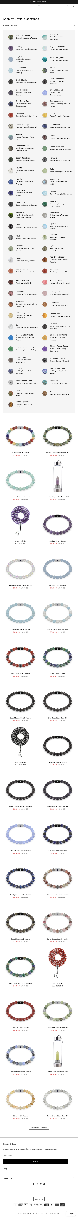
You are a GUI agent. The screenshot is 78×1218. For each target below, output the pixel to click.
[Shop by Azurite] (44, 73)
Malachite (54, 201)
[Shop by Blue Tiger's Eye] (10, 106)
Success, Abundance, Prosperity (60, 149)
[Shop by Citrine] (44, 118)
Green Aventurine (57, 147)
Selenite (19, 325)
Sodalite (19, 368)
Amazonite (54, 34)
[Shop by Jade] (44, 173)
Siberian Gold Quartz (58, 335)
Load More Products (39, 1127)
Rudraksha (54, 303)
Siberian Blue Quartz (24, 335)
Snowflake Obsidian (58, 358)
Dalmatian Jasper (23, 125)
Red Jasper (54, 269)
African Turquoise (23, 35)
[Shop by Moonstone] (44, 218)
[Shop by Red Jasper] (44, 273)
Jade (52, 169)
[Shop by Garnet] (44, 140)
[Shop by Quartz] (10, 262)
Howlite (19, 168)
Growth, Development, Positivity (26, 38)
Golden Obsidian (22, 146)
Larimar (53, 191)
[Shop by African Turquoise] (10, 40)
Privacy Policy (44, 1213)
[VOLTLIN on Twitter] (44, 1184)
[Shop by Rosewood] (10, 307)
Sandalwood (55, 314)
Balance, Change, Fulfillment (59, 361)
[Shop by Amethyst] (10, 51)
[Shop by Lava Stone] (10, 207)
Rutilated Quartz (22, 313)
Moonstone (54, 212)
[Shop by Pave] (10, 240)
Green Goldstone (23, 158)
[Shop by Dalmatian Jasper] (10, 129)
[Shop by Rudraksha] (44, 307)
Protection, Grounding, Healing (26, 83)
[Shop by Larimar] (44, 196)
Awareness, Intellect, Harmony (60, 127)
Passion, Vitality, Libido (24, 283)
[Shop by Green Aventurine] (44, 151)
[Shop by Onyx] (10, 229)
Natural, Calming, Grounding (59, 394)
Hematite (53, 158)
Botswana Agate (56, 101)
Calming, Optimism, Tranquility (60, 316)
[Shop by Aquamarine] (10, 73)
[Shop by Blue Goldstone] (10, 95)
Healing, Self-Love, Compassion (60, 283)
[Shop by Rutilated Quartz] (10, 318)
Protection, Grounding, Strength (26, 127)
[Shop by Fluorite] (10, 140)
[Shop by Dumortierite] (44, 129)
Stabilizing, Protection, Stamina (60, 272)
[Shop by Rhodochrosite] (44, 285)
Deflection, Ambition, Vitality (25, 272)
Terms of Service (55, 1213)
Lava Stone (20, 202)
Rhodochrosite (56, 280)
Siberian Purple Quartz (59, 346)
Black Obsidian (22, 80)
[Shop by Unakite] (10, 396)
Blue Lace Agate (56, 90)
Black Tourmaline (57, 79)
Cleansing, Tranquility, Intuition (26, 49)
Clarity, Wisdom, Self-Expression (61, 194)
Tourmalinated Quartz (24, 381)
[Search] (68, 6)
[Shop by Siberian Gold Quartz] (44, 340)
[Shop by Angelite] (10, 62)
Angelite (19, 56)
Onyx (18, 225)
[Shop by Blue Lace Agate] (44, 95)
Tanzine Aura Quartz (58, 368)
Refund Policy (34, 1213)
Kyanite (19, 179)
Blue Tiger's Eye (22, 101)
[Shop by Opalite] (44, 229)
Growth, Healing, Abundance (25, 160)
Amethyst (19, 47)
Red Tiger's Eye (22, 280)
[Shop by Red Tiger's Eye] (10, 285)
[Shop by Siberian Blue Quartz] (10, 340)
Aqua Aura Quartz (57, 58)
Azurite (52, 68)
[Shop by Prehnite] (10, 251)
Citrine (52, 113)
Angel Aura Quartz (57, 47)
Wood (52, 392)
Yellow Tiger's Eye (23, 402)
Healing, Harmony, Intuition (59, 49)
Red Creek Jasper (57, 257)
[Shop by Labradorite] (44, 184)
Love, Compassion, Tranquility (60, 294)
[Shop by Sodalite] (10, 374)
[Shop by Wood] (44, 396)
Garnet (52, 136)
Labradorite (54, 179)
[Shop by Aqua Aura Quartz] (44, 62)
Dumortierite (55, 125)
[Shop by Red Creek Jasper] (44, 262)
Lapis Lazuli (20, 190)
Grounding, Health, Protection (60, 160)
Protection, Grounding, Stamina (26, 227)
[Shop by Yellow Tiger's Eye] (10, 407)
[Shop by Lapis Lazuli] (10, 196)
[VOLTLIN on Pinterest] (40, 1184)
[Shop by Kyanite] (10, 184)
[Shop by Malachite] (44, 207)
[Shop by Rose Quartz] (44, 296)
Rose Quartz (55, 292)
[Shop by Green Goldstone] (10, 162)
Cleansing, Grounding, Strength (26, 205)
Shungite (53, 324)
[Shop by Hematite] (44, 162)
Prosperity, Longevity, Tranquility (61, 172)
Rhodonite (20, 292)
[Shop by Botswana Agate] (44, 106)
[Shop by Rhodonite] (10, 296)
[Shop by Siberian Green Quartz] (10, 351)
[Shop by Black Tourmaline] (44, 84)
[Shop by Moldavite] (10, 218)
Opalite (53, 224)
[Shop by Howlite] (10, 173)
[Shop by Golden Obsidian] (10, 151)
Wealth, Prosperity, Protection (60, 116)
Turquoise (54, 381)
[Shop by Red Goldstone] (10, 273)
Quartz (18, 258)
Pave (18, 236)
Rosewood (20, 301)
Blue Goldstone (22, 90)
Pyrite (52, 246)
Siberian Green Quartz (25, 347)
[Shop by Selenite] (10, 329)
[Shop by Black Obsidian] (10, 84)
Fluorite (19, 134)
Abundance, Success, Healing (26, 350)
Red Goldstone (22, 269)
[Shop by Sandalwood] (44, 318)
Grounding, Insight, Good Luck (26, 383)
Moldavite (20, 212)
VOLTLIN (26, 1213)
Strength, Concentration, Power (26, 116)
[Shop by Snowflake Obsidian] (44, 363)
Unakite (19, 391)
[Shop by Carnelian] (10, 118)
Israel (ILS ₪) (39, 1199)
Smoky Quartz (21, 357)
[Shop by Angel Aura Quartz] (44, 51)
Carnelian (20, 113)
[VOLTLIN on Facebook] (33, 1184)
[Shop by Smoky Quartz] (10, 363)
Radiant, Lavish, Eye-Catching (26, 238)
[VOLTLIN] (39, 6)
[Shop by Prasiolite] (44, 240)
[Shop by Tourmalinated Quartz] (10, 385)
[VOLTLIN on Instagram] (37, 1184)
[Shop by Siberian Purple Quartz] (44, 351)
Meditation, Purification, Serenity (27, 328)
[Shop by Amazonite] (44, 40)
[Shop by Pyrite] (44, 251)
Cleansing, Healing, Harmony (25, 261)
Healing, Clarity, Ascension (59, 305)
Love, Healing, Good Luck (58, 383)
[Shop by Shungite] (44, 329)
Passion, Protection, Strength (59, 138)
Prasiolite (53, 235)
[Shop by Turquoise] (44, 385)
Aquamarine (21, 68)
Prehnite (19, 246)
